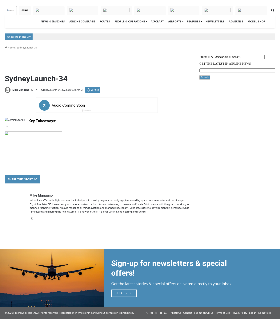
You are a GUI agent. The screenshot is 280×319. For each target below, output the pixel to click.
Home (11, 47)
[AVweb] (49, 10)
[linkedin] (165, 313)
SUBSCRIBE (124, 293)
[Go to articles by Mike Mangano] (7, 90)
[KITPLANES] (150, 10)
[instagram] (156, 313)
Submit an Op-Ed (203, 312)
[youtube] (161, 313)
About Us (176, 312)
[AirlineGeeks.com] (11, 10)
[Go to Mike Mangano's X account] (32, 90)
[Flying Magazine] (25, 10)
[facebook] (152, 313)
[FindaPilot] (217, 10)
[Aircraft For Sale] (82, 10)
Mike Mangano (20, 89)
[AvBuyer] (116, 10)
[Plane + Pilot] (183, 10)
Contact (187, 312)
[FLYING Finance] (251, 10)
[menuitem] (52, 21)
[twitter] (147, 313)
